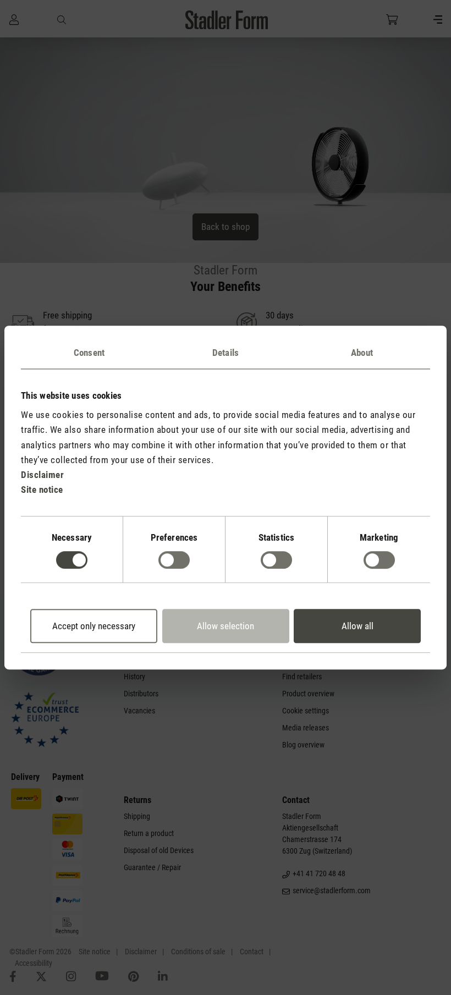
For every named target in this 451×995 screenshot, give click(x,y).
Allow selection (225, 625)
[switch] (174, 560)
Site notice (42, 489)
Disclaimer (42, 474)
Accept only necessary (93, 625)
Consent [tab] (89, 352)
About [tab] (362, 352)
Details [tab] (225, 352)
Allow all (357, 625)
